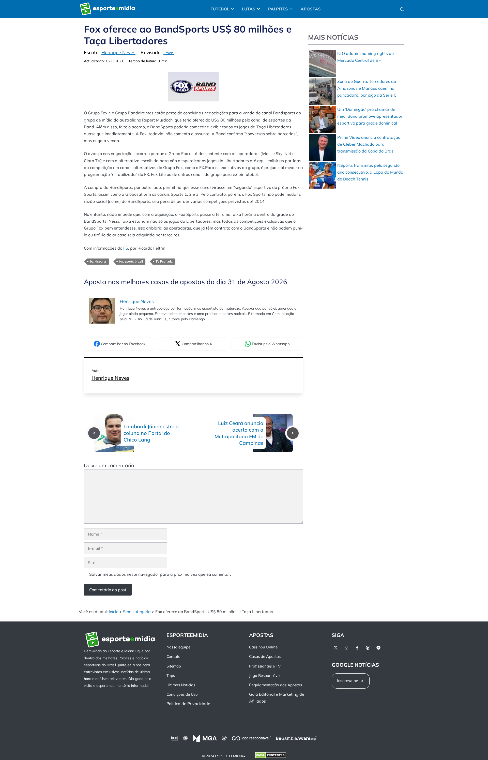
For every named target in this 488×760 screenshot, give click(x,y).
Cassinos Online (263, 647)
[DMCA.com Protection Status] (270, 756)
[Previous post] (94, 433)
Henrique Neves (110, 378)
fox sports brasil (131, 261)
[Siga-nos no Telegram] (378, 648)
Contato (173, 656)
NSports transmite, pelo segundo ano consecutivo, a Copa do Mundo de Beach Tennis (370, 172)
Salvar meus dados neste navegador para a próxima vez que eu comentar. (160, 574)
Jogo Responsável (265, 675)
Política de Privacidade (188, 703)
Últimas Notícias (180, 684)
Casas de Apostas (265, 656)
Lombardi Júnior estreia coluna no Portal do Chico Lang (151, 433)
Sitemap (173, 665)
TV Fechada (164, 261)
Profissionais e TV (265, 665)
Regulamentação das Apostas (275, 684)
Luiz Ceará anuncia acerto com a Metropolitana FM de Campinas (239, 433)
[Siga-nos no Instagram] (346, 648)
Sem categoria (137, 611)
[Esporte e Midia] (107, 9)
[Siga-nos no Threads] (368, 648)
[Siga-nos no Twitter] (336, 648)
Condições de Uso (182, 694)
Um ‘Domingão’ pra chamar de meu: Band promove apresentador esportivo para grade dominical (369, 116)
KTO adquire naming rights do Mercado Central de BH (365, 57)
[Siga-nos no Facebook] (357, 648)
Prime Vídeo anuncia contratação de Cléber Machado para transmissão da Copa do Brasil (368, 144)
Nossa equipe (178, 647)
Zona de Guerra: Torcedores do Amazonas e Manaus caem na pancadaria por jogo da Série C (366, 88)
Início (113, 611)
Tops (170, 675)
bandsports (98, 261)
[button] (402, 9)
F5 (125, 248)
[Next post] (292, 433)
